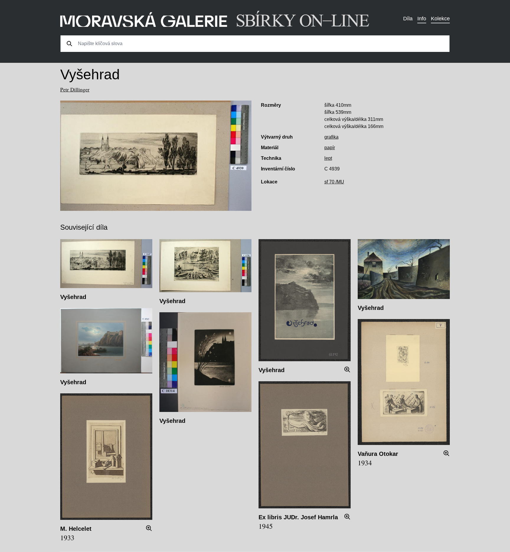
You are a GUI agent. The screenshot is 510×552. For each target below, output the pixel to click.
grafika (331, 136)
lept (328, 158)
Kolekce (440, 19)
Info (421, 19)
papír (329, 147)
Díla (408, 19)
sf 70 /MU (334, 181)
